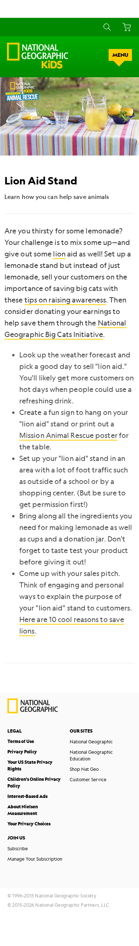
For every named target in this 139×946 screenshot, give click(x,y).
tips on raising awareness (65, 299)
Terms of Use (20, 741)
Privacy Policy (22, 752)
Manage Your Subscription (34, 859)
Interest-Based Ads (27, 796)
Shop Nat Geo (84, 769)
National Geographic (91, 741)
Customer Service (88, 779)
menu (120, 55)
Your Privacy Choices (28, 824)
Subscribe (17, 848)
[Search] (106, 27)
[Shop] (125, 27)
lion (59, 253)
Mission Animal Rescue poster (68, 435)
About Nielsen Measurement (22, 809)
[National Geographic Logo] (32, 711)
